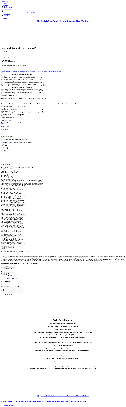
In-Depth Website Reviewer (56, 21)
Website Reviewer (5, 71)
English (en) (12, 12)
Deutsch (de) (6, 12)
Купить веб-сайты (8, 9)
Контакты (6, 10)
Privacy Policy (60, 401)
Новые (5, 6)
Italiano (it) (24, 12)
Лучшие (6, 5)
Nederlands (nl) (30, 12)
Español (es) (18, 12)
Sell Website (14, 278)
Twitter (78, 401)
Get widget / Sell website (41, 71)
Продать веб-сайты (8, 7)
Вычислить (17, 286)
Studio (43, 21)
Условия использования (9, 405)
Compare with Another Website (27, 71)
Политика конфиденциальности (11, 403)
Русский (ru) (7, 14)
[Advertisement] (44, 35)
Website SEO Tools (15, 71)
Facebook (83, 401)
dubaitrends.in (8, 266)
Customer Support (51, 401)
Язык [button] (5, 11)
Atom (7, 15)
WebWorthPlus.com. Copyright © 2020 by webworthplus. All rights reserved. (26, 401)
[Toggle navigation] (8, 1)
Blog (38, 21)
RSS (5, 15)
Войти (5, 18)
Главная (5, 3)
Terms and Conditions (70, 401)
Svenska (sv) (37, 12)
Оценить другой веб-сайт (54, 71)
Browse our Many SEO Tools (78, 21)
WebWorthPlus (4, 1)
